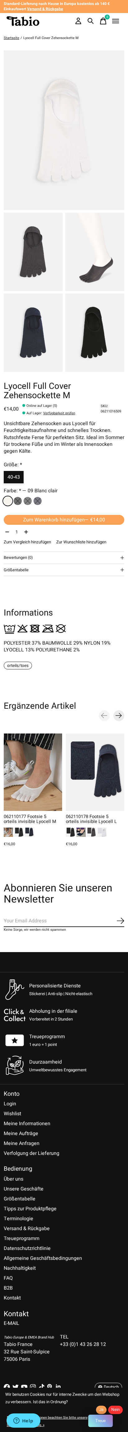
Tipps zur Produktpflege (30, 1208)
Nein (115, 1410)
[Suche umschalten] (91, 21)
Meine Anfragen (21, 1143)
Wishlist (12, 1113)
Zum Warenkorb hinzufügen (64, 520)
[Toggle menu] (115, 21)
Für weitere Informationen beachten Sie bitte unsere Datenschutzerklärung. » (47, 1421)
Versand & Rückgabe (27, 1228)
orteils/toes (18, 666)
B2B (8, 1288)
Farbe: (30, 490)
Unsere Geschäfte (23, 1189)
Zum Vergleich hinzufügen (27, 542)
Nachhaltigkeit (20, 1268)
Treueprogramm (47, 1036)
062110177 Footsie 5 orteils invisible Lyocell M (30, 819)
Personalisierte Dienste (55, 986)
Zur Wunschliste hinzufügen (81, 542)
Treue (100, 1420)
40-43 (13, 477)
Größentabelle (19, 1199)
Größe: (13, 464)
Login (10, 1104)
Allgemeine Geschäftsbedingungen (43, 1258)
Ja (101, 1410)
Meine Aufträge (21, 1133)
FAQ (8, 1278)
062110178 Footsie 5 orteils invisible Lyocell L (91, 819)
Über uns (13, 1179)
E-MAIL (11, 1323)
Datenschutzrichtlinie (27, 1248)
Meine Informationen (27, 1123)
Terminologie (18, 1218)
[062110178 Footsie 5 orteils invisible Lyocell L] (95, 772)
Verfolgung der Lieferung (31, 1153)
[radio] (8, 501)
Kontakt (12, 1298)
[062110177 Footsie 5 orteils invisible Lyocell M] (33, 772)
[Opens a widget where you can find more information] (23, 1421)
